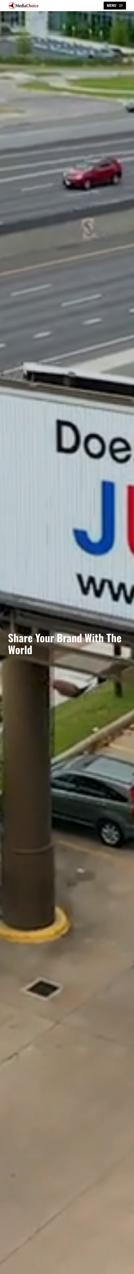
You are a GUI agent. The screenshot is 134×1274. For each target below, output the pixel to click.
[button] (115, 6)
